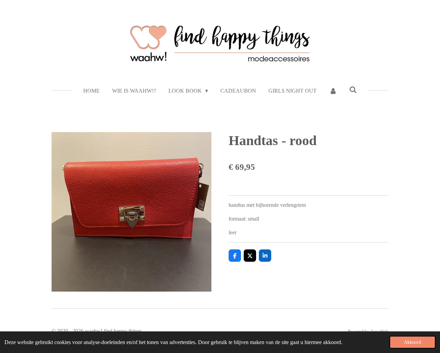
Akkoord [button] (412, 342)
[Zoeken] (353, 90)
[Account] (332, 91)
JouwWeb (379, 331)
